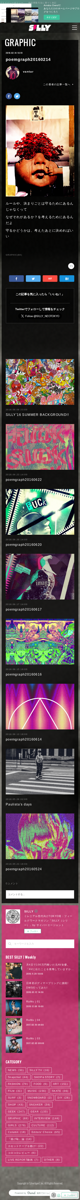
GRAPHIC (20, 42)
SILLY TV (39, 1070)
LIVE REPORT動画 (23, 1159)
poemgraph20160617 (24, 609)
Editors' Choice (46, 1132)
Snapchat (18, 1077)
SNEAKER (39, 1104)
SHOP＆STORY (47, 1077)
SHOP (15, 1104)
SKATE (60, 1091)
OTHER (52, 1159)
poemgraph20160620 (24, 544)
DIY (63, 1097)
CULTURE (43, 1125)
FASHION (18, 1084)
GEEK (16, 1111)
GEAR (39, 1111)
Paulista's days (19, 804)
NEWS (16, 1070)
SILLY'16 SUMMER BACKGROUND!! (37, 414)
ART (60, 1084)
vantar (28, 71)
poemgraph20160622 (24, 479)
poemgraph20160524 (24, 869)
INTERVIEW (46, 1118)
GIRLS (17, 1125)
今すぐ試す (52, 17)
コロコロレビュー (21, 1152)
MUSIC (37, 1091)
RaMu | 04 (33, 1020)
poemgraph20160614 (24, 739)
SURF (15, 1097)
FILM (15, 1091)
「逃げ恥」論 (20, 1139)
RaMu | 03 (33, 1038)
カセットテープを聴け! (26, 1146)
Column (17, 1132)
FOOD (40, 1084)
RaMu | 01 (33, 1001)
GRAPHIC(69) (14, 255)
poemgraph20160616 (24, 674)
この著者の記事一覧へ (57, 84)
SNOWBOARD (39, 1097)
